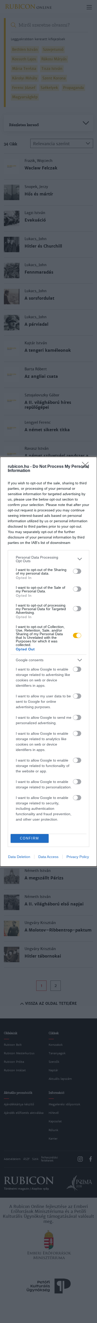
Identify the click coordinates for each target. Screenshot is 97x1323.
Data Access (48, 857)
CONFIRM (29, 838)
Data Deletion (19, 857)
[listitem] (48, 559)
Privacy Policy (77, 857)
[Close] (87, 467)
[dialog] (48, 662)
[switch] (77, 571)
